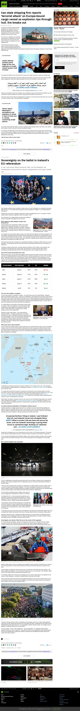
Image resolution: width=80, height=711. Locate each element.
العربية (2, 0)
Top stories (56, 10)
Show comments (26, 153)
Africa (41, 6)
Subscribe (60, 67)
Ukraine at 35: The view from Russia (62, 109)
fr (11, 688)
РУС (7, 0)
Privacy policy (61, 696)
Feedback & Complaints (63, 702)
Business (31, 6)
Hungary (3, 393)
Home (3, 9)
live (60, 3)
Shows (71, 6)
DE (9, 0)
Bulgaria (48, 392)
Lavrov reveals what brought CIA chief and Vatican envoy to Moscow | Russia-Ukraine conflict (41, 3)
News (2, 694)
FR (10, 0)
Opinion (58, 6)
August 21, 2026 (38, 429)
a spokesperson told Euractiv (38, 387)
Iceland (19, 647)
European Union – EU (11, 647)
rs (12, 688)
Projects (76, 6)
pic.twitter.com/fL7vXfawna (27, 87)
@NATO (9, 420)
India (37, 6)
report (47, 132)
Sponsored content (43, 701)
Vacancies (61, 704)
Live (41, 694)
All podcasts (76, 132)
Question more (14, 3)
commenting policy (13, 149)
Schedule (41, 699)
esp (4, 688)
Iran (2, 145)
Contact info (61, 701)
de (9, 688)
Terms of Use (61, 694)
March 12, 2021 (38, 90)
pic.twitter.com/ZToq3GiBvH (29, 427)
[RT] (23, 0)
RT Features (47, 6)
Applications (42, 696)
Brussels (3, 647)
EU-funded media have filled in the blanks (26, 400)
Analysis (53, 6)
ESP (4, 0)
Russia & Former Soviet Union (15, 6)
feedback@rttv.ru (46, 149)
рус (7, 688)
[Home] (4, 4)
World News (25, 6)
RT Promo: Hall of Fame (63, 699)
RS (12, 0)
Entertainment (65, 6)
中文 (15, 0)
